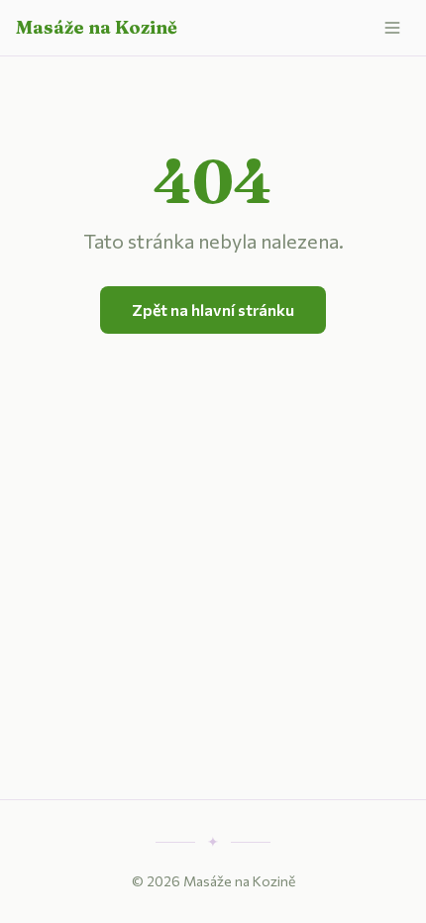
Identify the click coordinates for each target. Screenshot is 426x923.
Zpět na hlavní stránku (213, 309)
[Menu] (392, 28)
